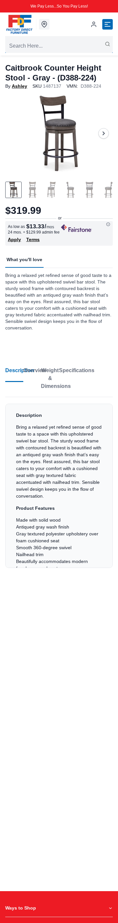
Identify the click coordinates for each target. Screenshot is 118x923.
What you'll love (24, 259)
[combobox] (59, 46)
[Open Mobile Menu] (107, 24)
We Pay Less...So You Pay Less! (59, 6)
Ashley (19, 86)
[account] (93, 24)
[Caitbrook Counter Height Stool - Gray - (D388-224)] (59, 133)
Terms (33, 239)
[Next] (103, 133)
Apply (14, 239)
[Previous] (14, 133)
